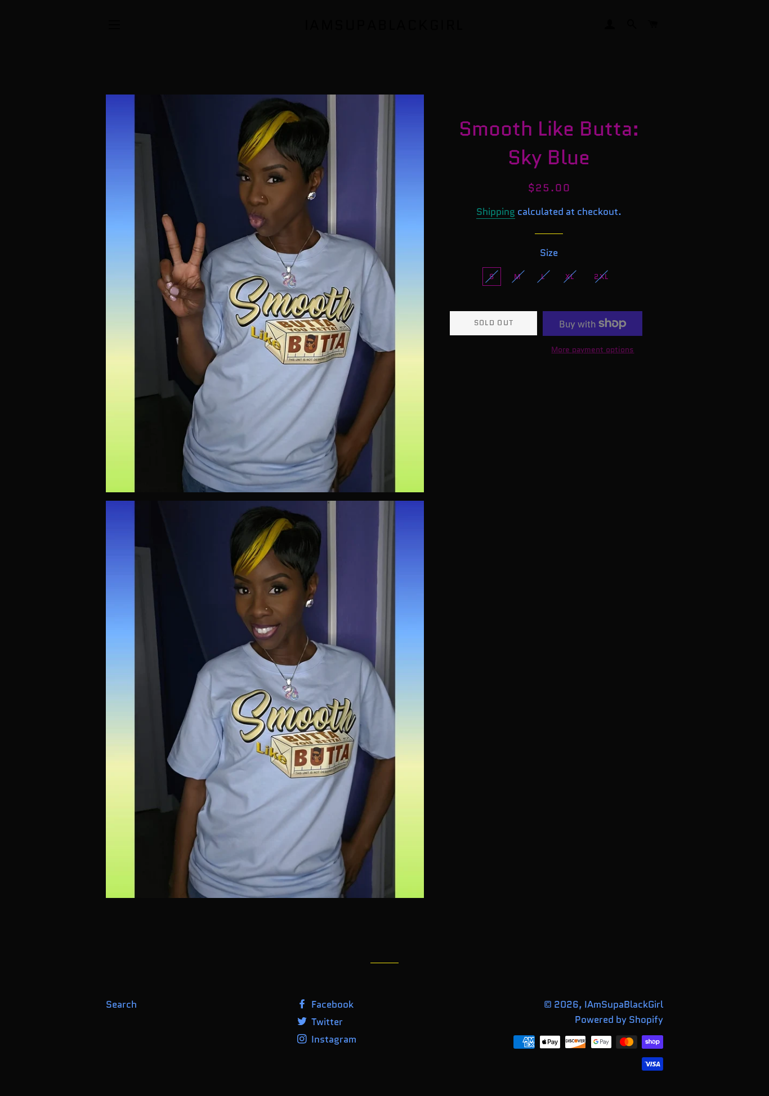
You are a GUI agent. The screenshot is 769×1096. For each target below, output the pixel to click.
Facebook (331, 1004)
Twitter (326, 1021)
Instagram (332, 1039)
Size (549, 252)
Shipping (495, 211)
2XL (601, 276)
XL (570, 276)
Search (121, 1004)
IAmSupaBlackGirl (384, 25)
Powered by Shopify (619, 1019)
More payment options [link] (592, 349)
